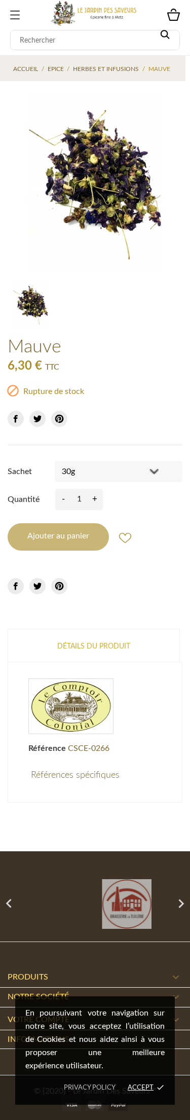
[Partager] (16, 419)
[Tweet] (37, 419)
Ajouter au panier (58, 536)
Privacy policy (90, 1088)
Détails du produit (93, 646)
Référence (47, 748)
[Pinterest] (59, 419)
